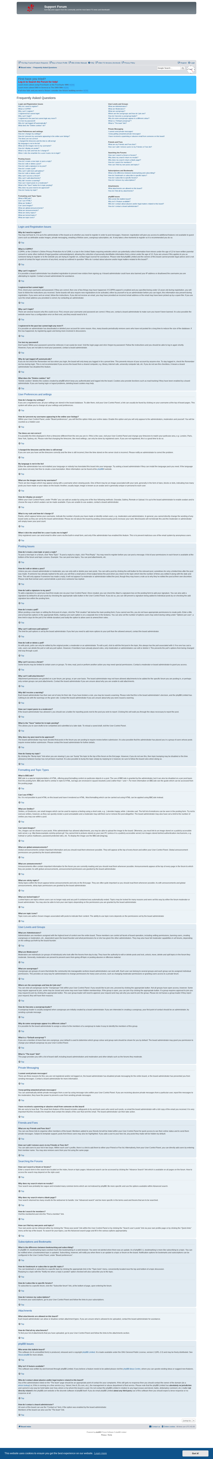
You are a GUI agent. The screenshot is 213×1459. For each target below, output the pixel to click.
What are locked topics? (27, 215)
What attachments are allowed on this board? (125, 188)
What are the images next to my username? (34, 146)
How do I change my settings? (29, 134)
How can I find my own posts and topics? (123, 165)
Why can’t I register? (26, 111)
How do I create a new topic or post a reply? (35, 161)
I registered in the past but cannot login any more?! (37, 118)
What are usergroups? (116, 111)
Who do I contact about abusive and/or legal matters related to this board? (136, 204)
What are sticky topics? (27, 213)
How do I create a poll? (27, 168)
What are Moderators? (116, 109)
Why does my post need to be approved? (33, 188)
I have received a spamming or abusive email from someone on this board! (136, 136)
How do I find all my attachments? (121, 191)
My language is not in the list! (29, 143)
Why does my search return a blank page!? (124, 160)
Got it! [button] (195, 1453)
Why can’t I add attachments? (29, 178)
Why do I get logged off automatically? (32, 123)
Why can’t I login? (24, 116)
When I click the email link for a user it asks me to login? (39, 153)
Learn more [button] (100, 1453)
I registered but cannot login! (29, 113)
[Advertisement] (106, 37)
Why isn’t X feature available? (119, 201)
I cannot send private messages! (120, 131)
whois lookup (23, 1385)
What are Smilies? (25, 203)
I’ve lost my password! (26, 121)
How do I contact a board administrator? (123, 206)
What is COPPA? (24, 109)
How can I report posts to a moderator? (33, 183)
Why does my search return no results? (123, 157)
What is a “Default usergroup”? (119, 121)
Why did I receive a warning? (29, 180)
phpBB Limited (88, 1352)
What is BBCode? (24, 198)
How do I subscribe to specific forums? (123, 178)
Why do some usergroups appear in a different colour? (128, 118)
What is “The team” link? (117, 123)
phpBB (100, 469)
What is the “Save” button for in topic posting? (35, 185)
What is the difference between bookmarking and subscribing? (131, 173)
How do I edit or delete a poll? (29, 173)
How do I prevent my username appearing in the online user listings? (44, 136)
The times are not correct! (28, 139)
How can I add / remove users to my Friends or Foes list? (130, 147)
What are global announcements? (31, 208)
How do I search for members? (120, 162)
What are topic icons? (26, 217)
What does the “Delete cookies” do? (31, 125)
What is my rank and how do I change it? (33, 151)
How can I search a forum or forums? (122, 155)
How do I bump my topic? (27, 190)
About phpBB (23, 1355)
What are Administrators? (117, 106)
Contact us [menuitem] (156, 1427)
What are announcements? (28, 210)
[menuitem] (33, 63)
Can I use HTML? (25, 201)
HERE (72, 85)
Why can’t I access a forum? (29, 176)
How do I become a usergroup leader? (122, 116)
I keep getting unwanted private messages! (124, 134)
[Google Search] (182, 68)
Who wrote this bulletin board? (119, 199)
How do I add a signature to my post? (32, 166)
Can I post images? (25, 205)
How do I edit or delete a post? (29, 164)
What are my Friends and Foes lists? (122, 144)
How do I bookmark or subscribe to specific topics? (127, 175)
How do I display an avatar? (28, 148)
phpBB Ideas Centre (131, 1369)
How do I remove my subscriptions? (122, 180)
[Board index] (30, 8)
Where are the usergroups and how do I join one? (126, 113)
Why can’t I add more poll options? (31, 171)
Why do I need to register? (28, 106)
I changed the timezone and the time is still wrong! (37, 141)
